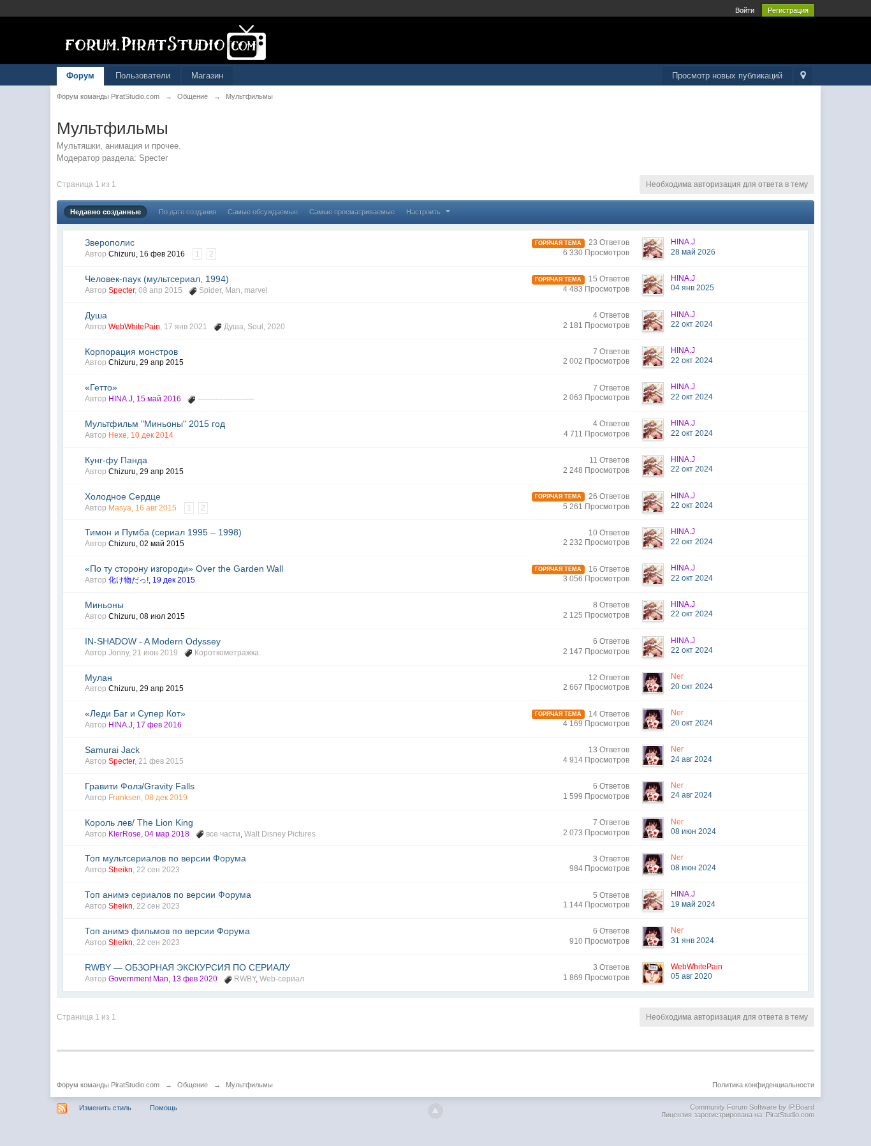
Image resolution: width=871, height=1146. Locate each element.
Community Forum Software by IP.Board (752, 1107)
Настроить (424, 212)
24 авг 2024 (691, 759)
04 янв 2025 (692, 287)
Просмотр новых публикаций (727, 75)
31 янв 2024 (692, 940)
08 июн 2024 (693, 831)
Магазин (207, 75)
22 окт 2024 (692, 324)
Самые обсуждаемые (263, 212)
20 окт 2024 (692, 686)
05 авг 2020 (691, 976)
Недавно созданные (105, 212)
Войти (744, 10)
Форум (80, 75)
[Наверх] (435, 1111)
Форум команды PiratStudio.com (108, 1085)
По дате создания (187, 212)
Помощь (163, 1108)
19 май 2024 (693, 904)
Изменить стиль (105, 1108)
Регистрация (788, 10)
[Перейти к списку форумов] (171, 42)
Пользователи (142, 75)
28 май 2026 (693, 252)
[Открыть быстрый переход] (803, 76)
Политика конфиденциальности (763, 1085)
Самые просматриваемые (352, 212)
